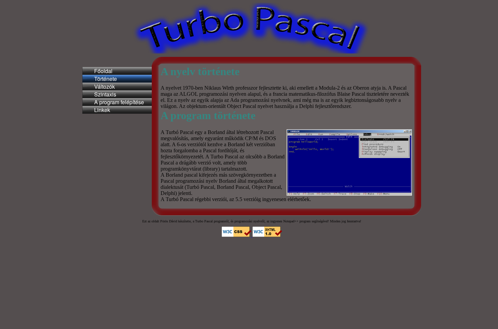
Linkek (102, 110)
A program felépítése (119, 102)
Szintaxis (105, 94)
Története (105, 79)
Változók (104, 86)
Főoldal (103, 71)
